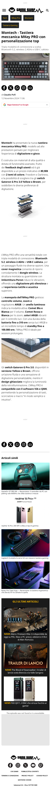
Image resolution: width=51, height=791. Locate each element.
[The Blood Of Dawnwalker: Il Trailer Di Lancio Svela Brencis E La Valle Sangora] (25, 655)
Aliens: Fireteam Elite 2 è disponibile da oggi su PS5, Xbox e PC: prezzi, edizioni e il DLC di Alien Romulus (25, 637)
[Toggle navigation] (4, 10)
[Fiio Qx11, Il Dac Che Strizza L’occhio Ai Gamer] (25, 689)
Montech (29, 18)
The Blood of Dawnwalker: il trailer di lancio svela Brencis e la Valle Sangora (25, 671)
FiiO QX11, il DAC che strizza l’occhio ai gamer (26, 704)
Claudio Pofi (10, 94)
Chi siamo (14, 771)
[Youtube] (34, 765)
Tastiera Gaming (10, 25)
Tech (5, 18)
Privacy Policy (27, 776)
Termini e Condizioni (10, 776)
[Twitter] (26, 765)
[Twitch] (40, 765)
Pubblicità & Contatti (30, 771)
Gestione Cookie (24, 780)
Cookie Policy (42, 776)
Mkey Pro (16, 18)
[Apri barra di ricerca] (47, 10)
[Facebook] (11, 765)
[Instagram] (19, 765)
